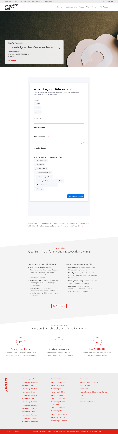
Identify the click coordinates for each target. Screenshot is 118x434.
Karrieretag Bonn (28, 392)
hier (82, 226)
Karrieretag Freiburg (29, 418)
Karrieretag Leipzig (58, 398)
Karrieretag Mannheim (59, 407)
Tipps (82, 398)
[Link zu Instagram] (106, 1)
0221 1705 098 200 (97, 349)
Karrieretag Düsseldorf (30, 405)
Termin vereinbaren (20, 349)
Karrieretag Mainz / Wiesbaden (58, 403)
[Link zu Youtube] (109, 1)
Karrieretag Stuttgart (58, 417)
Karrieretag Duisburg (30, 408)
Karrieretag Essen (28, 412)
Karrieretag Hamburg (30, 421)
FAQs (81, 395)
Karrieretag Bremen (29, 395)
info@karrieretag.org (47, 1)
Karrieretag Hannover (59, 379)
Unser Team (84, 379)
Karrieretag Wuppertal (59, 421)
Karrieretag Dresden (29, 402)
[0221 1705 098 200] (97, 341)
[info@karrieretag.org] (59, 341)
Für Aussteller (85, 385)
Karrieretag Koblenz (58, 392)
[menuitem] (59, 7)
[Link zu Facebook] (103, 1)
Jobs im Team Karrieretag (89, 382)
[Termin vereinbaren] (20, 341)
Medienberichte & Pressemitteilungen (94, 392)
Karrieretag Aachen (29, 379)
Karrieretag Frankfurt (29, 415)
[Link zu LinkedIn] (112, 1)
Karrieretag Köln (57, 395)
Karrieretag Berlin (28, 385)
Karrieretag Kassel (57, 385)
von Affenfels (16, 431)
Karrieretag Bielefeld (29, 389)
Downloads (84, 389)
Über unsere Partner (87, 402)
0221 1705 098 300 (20, 1)
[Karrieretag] (11, 7)
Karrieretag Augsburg (30, 382)
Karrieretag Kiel (56, 389)
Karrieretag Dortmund (30, 398)
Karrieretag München (59, 411)
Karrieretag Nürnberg (59, 414)
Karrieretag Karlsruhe (58, 382)
